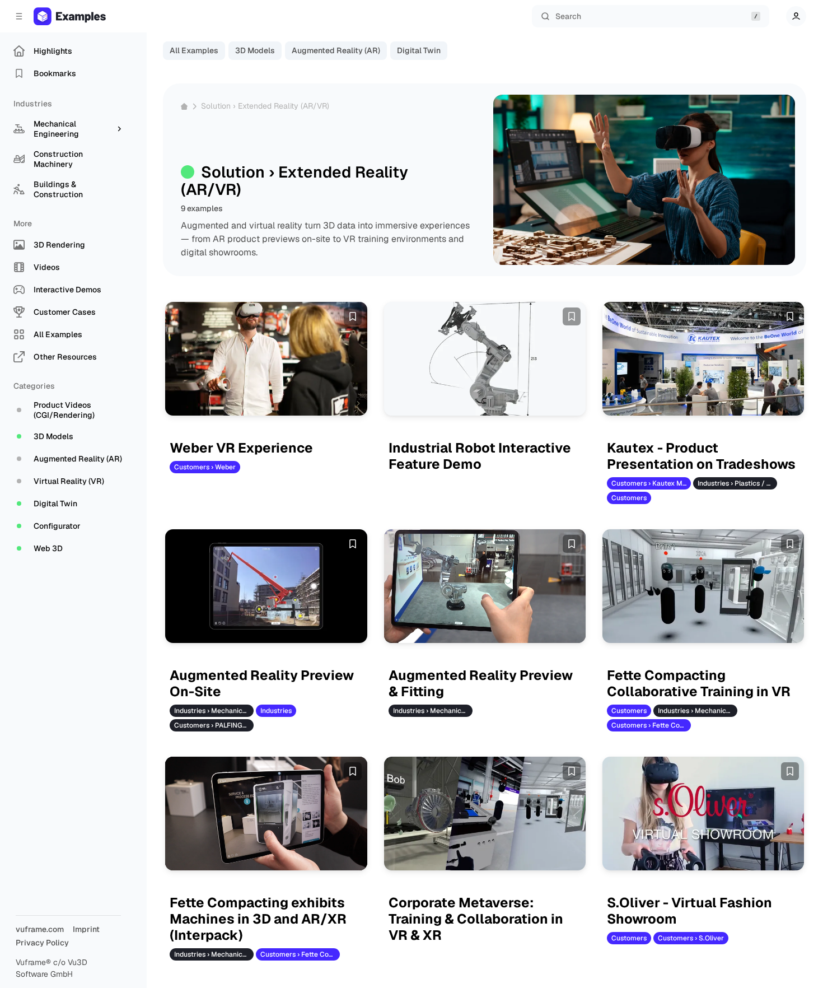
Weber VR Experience (241, 448)
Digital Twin (419, 50)
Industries (276, 710)
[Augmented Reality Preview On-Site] (266, 586)
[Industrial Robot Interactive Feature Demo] (485, 359)
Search (568, 16)
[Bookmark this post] (353, 316)
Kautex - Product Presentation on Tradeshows (701, 456)
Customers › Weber (205, 467)
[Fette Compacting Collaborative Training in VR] (703, 586)
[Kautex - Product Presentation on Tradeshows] (703, 359)
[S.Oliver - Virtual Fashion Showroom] (703, 813)
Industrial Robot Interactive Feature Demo (480, 456)
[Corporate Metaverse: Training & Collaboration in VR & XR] (485, 813)
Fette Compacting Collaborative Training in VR (699, 684)
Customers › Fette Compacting (651, 725)
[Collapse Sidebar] (19, 16)
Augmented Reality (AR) (336, 50)
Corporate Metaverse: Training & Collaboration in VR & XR (476, 919)
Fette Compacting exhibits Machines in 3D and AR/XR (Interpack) (258, 919)
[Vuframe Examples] (81, 16)
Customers (629, 497)
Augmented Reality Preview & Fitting (481, 684)
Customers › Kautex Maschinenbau (651, 483)
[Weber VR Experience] (266, 359)
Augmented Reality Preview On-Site (262, 684)
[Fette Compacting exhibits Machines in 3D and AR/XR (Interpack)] (266, 813)
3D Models (255, 50)
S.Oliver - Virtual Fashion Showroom (689, 911)
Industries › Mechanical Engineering (214, 710)
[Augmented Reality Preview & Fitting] (485, 586)
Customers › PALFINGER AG (214, 725)
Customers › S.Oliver (691, 938)
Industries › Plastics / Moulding (737, 483)
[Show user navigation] (796, 16)
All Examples (194, 50)
